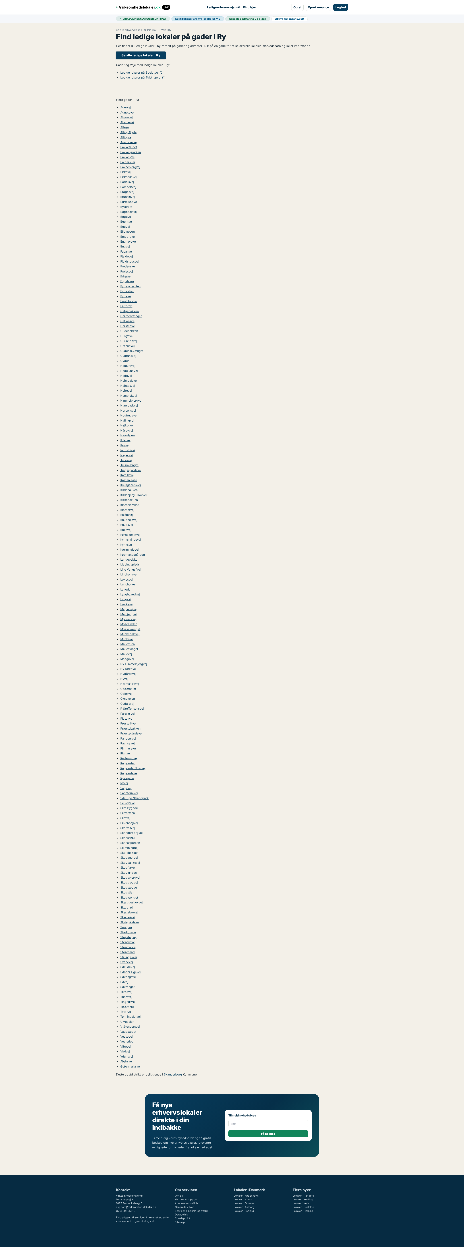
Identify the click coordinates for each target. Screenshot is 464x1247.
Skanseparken (130, 843)
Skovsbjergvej (130, 877)
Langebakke (128, 559)
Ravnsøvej (127, 743)
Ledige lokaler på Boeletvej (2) (142, 72)
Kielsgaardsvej (130, 485)
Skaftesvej (127, 828)
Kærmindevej (129, 549)
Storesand (127, 952)
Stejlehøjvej (128, 937)
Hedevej (126, 375)
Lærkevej (126, 604)
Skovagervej (129, 857)
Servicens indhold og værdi (191, 1210)
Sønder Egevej (130, 972)
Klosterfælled (129, 505)
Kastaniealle (128, 480)
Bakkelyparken (130, 152)
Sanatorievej (129, 793)
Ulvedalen (127, 1021)
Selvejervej (128, 803)
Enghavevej (128, 241)
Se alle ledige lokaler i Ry (140, 55)
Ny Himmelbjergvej (133, 664)
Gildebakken (129, 331)
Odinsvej (126, 693)
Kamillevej (127, 475)
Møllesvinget (129, 649)
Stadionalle (128, 932)
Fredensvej (128, 266)
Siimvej (125, 818)
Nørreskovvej (129, 684)
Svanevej (126, 962)
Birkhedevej (128, 177)
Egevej (125, 226)
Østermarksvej (130, 1066)
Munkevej (127, 639)
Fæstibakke (128, 301)
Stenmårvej (128, 947)
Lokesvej (126, 579)
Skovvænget (129, 897)
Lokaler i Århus (243, 1199)
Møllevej (126, 654)
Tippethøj (127, 1007)
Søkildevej (127, 967)
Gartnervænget (131, 316)
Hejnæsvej (127, 385)
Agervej (125, 107)
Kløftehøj (126, 515)
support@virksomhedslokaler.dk (136, 1207)
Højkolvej (127, 425)
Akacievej (127, 122)
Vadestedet (128, 1031)
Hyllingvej (127, 420)
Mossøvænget (130, 629)
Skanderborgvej (131, 833)
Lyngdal (125, 589)
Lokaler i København (246, 1195)
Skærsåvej (127, 917)
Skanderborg (173, 1074)
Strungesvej (128, 957)
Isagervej (126, 455)
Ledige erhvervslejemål (223, 7)
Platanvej (126, 718)
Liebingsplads (130, 564)
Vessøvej (126, 1036)
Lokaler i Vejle (301, 1203)
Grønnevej (127, 346)
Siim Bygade (129, 808)
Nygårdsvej (128, 674)
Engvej (125, 246)
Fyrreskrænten (130, 286)
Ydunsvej (126, 1056)
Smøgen (126, 927)
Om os (179, 1195)
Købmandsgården (132, 554)
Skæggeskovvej (131, 902)
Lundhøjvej (128, 584)
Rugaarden (127, 763)
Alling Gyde (128, 132)
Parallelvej (127, 713)
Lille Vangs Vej (130, 569)
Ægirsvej (126, 1061)
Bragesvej (127, 192)
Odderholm (128, 689)
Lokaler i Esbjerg (244, 1210)
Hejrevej (126, 390)
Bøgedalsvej (128, 212)
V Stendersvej (130, 1026)
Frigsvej (125, 276)
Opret (297, 7)
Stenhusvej (128, 942)
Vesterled (127, 1041)
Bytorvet (126, 206)
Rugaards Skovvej (133, 768)
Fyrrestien (127, 291)
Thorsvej (126, 997)
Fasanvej (126, 251)
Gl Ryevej (127, 336)
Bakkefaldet (128, 147)
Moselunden (128, 624)
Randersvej (128, 738)
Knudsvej (126, 525)
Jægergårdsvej (131, 470)
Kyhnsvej (126, 544)
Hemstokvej (128, 395)
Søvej (124, 982)
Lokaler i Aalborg (244, 1207)
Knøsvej (125, 530)
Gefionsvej (127, 321)
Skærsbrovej (129, 912)
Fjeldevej (126, 256)
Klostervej (127, 510)
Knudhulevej (128, 520)
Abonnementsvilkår (186, 1203)
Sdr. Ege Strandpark (134, 798)
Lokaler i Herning (303, 1210)
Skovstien (127, 892)
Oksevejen (127, 698)
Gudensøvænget (132, 351)
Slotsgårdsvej (130, 922)
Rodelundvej (129, 758)
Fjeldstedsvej (129, 261)
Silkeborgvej (129, 823)
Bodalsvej (127, 182)
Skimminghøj (129, 848)
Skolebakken (129, 852)
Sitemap (180, 1222)
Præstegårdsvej (131, 733)
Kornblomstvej (130, 534)
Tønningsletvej (130, 1016)
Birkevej (126, 172)
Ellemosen (127, 231)
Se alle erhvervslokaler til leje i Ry (136, 29)
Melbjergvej (128, 614)
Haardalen (127, 435)
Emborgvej (128, 236)
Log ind (340, 7)
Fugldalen (127, 281)
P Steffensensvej (132, 708)
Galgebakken (129, 311)
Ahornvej (126, 117)
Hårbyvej (126, 430)
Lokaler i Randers (303, 1195)
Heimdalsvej (128, 380)
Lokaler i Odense (244, 1203)
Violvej (125, 1051)
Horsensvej (128, 410)
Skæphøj (126, 907)
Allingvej (126, 137)
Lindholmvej (128, 574)
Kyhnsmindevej (130, 539)
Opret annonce (318, 7)
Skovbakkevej (130, 862)
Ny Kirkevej (128, 669)
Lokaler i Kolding (303, 1199)
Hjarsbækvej (129, 405)
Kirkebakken (129, 500)
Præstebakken (130, 728)
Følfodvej (126, 306)
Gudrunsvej (128, 356)
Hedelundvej (129, 371)
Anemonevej (129, 142)
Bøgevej (126, 216)
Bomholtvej (128, 187)
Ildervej (125, 440)
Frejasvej (126, 271)
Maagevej (127, 659)
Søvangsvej (128, 977)
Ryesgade (127, 778)
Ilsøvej (124, 445)
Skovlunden (128, 872)
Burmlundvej (129, 202)
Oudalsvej (127, 703)
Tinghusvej (127, 1002)
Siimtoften (127, 813)
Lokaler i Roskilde (303, 1207)
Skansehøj (127, 838)
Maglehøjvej (128, 609)
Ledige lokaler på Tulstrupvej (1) (143, 77)
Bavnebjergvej (130, 167)
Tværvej (126, 1011)
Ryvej (124, 783)
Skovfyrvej (127, 867)
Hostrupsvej (128, 415)
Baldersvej (127, 162)
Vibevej (125, 1046)
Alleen (124, 127)
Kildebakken (129, 490)
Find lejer (249, 7)
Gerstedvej (128, 326)
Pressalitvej (128, 723)
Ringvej (125, 753)
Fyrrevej (126, 296)
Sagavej (125, 788)
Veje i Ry (166, 29)
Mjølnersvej (128, 619)
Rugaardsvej (129, 773)
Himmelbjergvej (131, 400)
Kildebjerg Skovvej (133, 495)
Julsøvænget (129, 465)
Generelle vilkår (184, 1207)
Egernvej (126, 221)
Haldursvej (127, 366)
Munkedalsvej (129, 634)
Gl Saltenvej (128, 341)
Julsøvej (126, 460)
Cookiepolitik (183, 1218)
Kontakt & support (186, 1199)
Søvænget (127, 987)
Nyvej (124, 679)
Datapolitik (181, 1214)
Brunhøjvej (127, 197)
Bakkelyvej (127, 157)
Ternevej (126, 992)
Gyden (124, 361)
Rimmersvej (128, 748)
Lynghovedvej (130, 594)
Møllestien (127, 644)
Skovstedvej (129, 887)
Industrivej (127, 450)
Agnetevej (127, 112)
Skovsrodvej (129, 882)
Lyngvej (125, 599)
